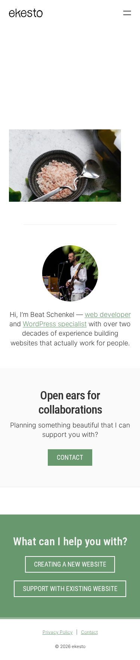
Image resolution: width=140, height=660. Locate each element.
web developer (108, 314)
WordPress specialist (55, 324)
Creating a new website (70, 564)
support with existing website (70, 588)
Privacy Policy (58, 632)
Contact (70, 457)
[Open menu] (127, 12)
